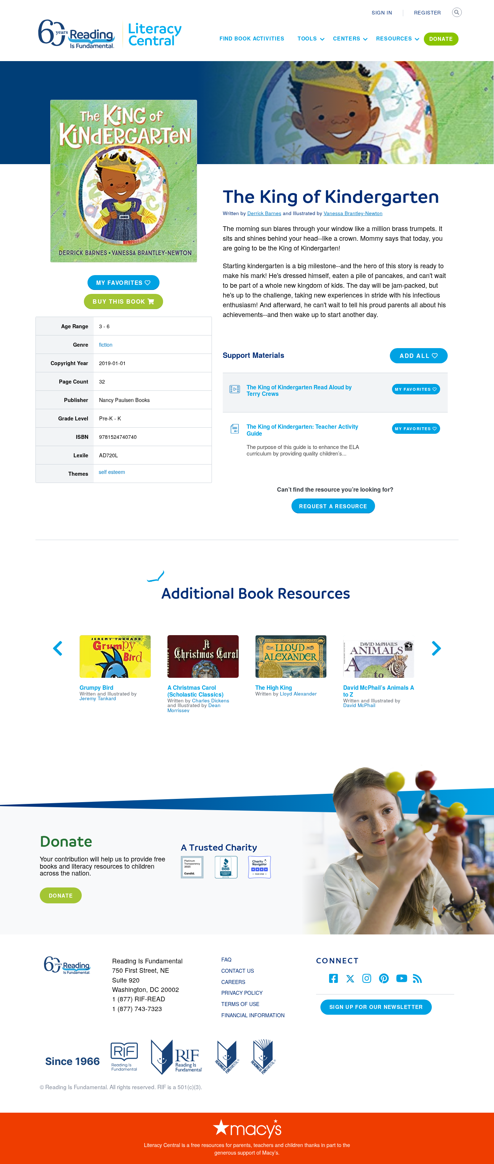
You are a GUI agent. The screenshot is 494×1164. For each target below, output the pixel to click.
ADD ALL (416, 355)
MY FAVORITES (120, 283)
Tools (308, 38)
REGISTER (427, 12)
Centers (346, 38)
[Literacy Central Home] (155, 22)
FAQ (226, 959)
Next (436, 648)
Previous (57, 648)
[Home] (81, 22)
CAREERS (233, 981)
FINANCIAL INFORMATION (253, 1015)
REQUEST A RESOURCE (333, 506)
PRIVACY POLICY (242, 992)
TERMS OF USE (244, 1003)
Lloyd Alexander (298, 693)
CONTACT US (239, 970)
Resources (394, 38)
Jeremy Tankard (98, 698)
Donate (61, 895)
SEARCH (457, 13)
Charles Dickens (210, 700)
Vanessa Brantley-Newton (353, 213)
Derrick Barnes (264, 213)
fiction (105, 344)
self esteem (112, 471)
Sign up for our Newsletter (376, 1006)
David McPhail (359, 705)
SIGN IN (382, 12)
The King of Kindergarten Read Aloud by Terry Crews (299, 390)
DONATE (441, 38)
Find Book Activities (252, 38)
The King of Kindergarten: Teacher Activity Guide (302, 430)
